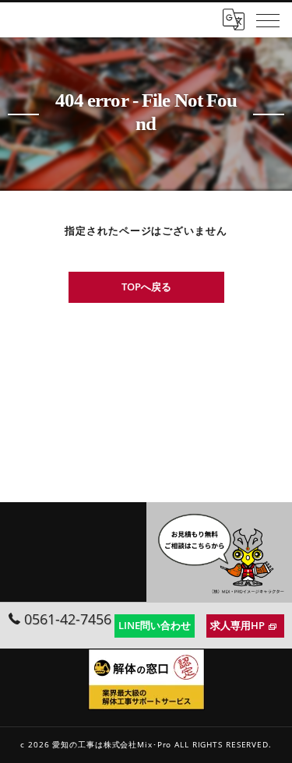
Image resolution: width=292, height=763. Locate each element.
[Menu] (268, 19)
